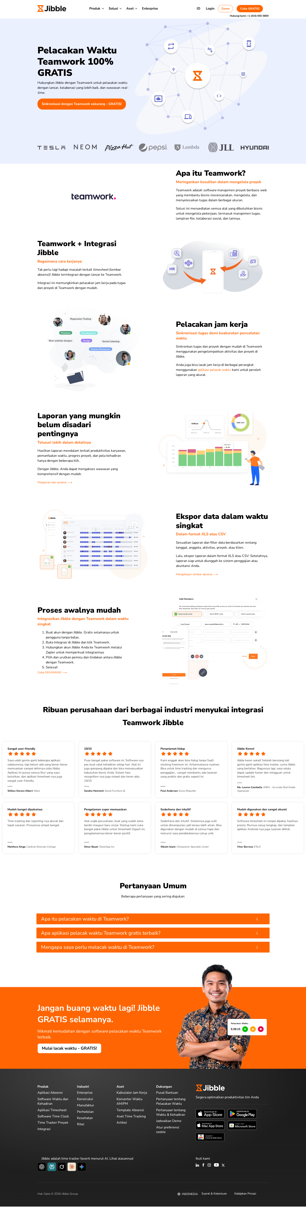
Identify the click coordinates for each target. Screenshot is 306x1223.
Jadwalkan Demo (168, 1121)
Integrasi (44, 1129)
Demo (225, 9)
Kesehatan (85, 1118)
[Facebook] (203, 1165)
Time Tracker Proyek (52, 1122)
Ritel (80, 1124)
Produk (94, 8)
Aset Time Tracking (131, 1116)
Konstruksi (85, 1099)
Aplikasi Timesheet (52, 1110)
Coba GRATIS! (249, 9)
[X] (223, 1165)
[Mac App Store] (210, 1125)
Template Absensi (130, 1110)
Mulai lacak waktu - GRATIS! (69, 1048)
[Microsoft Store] (242, 1125)
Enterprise (150, 8)
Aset (130, 8)
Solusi (113, 8)
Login (210, 8)
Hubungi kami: (249, 15)
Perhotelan (85, 1111)
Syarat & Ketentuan (214, 1194)
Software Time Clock (53, 1116)
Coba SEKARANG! (49, 672)
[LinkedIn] (197, 1165)
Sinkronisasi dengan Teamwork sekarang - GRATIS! (82, 104)
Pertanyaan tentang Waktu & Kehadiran (170, 1112)
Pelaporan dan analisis (52, 482)
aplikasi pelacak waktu (214, 370)
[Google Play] (242, 1113)
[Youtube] (216, 1165)
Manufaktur (85, 1105)
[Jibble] (51, 8)
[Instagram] (209, 1165)
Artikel (122, 1122)
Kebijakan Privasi (245, 1194)
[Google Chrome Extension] (210, 1136)
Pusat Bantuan (167, 1092)
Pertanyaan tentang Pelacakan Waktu (170, 1101)
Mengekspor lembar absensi (194, 574)
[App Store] (210, 1113)
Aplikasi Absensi (50, 1092)
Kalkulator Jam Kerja (132, 1092)
